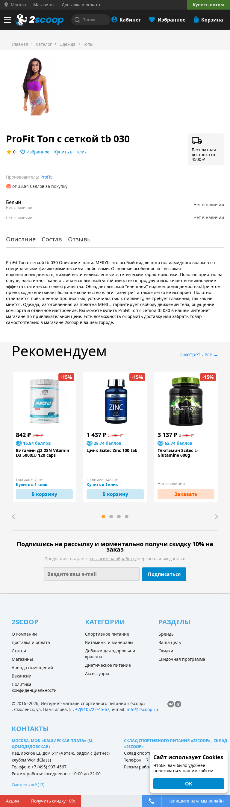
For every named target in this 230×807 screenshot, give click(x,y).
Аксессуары (97, 673)
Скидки (165, 651)
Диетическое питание (108, 665)
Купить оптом (208, 4)
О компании (24, 634)
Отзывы (80, 239)
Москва (18, 4)
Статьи (19, 651)
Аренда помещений (32, 667)
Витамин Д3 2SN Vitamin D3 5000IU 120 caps (42, 453)
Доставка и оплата (31, 642)
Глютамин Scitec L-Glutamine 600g (178, 453)
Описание (21, 239)
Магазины (22, 659)
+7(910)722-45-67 (92, 709)
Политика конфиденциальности (34, 687)
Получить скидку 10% (53, 801)
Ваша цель (169, 642)
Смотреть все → (199, 354)
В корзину (44, 494)
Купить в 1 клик (70, 152)
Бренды (166, 634)
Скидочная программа (181, 659)
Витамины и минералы (109, 642)
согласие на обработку (113, 558)
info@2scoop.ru (142, 709)
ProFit (46, 177)
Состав (52, 239)
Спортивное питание (107, 634)
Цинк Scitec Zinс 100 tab (112, 450)
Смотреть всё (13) (28, 784)
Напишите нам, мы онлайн (195, 801)
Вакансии (21, 676)
